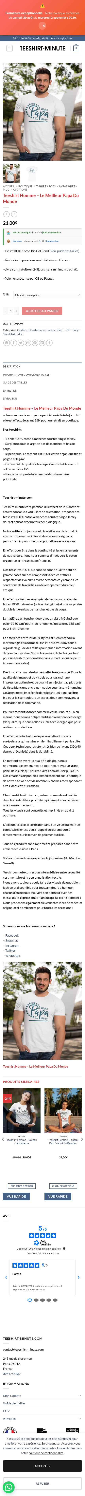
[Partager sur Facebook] (13, 343)
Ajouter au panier (42, 311)
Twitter (10, 950)
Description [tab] (12, 366)
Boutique (25, 186)
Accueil (9, 186)
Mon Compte (12, 1395)
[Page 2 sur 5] (36, 1300)
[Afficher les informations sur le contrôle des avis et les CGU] (64, 1248)
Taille (6, 294)
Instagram (12, 945)
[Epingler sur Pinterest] (35, 343)
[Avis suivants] (79, 1277)
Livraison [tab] (10, 398)
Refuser (42, 1483)
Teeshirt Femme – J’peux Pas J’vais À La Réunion (63, 1141)
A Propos (9, 1418)
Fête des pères (37, 330)
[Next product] (6, 214)
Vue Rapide (16, 1196)
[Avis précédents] (6, 1277)
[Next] (75, 112)
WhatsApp (12, 955)
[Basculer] (79, 1395)
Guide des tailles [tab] (15, 382)
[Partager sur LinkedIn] (42, 343)
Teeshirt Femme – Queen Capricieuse (22, 1141)
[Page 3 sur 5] (42, 1300)
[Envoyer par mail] (28, 343)
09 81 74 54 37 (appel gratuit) (30, 38)
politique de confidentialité (46, 1453)
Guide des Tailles (14, 1403)
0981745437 (12, 1373)
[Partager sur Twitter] (21, 343)
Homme (51, 330)
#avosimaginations (61, 38)
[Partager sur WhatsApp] (6, 343)
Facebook (12, 935)
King (59, 330)
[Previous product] (14, 214)
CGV (6, 1411)
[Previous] (9, 112)
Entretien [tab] (10, 390)
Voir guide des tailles (64, 251)
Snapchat (11, 940)
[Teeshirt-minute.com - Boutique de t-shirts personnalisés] (42, 48)
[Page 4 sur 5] (48, 1300)
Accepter (43, 1466)
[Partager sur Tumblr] (49, 343)
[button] (9, 48)
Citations (20, 189)
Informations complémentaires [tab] (26, 374)
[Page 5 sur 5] (55, 1300)
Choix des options (22, 1186)
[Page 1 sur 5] (29, 1300)
